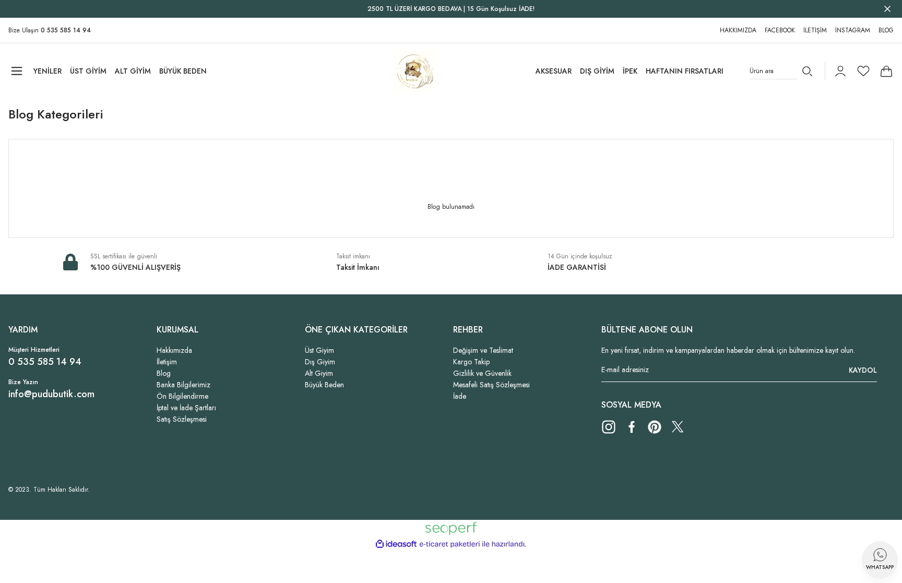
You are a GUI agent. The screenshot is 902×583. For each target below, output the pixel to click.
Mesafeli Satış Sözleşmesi (491, 384)
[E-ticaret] (449, 544)
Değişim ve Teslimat (483, 350)
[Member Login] (840, 71)
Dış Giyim (320, 361)
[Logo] (414, 71)
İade (459, 396)
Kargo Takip (471, 361)
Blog (164, 373)
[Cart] (886, 71)
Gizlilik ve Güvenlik (482, 373)
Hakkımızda (174, 350)
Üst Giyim (319, 350)
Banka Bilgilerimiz (183, 384)
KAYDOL (863, 370)
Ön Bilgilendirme (182, 396)
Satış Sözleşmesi (182, 419)
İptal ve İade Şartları (186, 407)
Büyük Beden (324, 384)
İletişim (167, 361)
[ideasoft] (396, 544)
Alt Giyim (319, 373)
